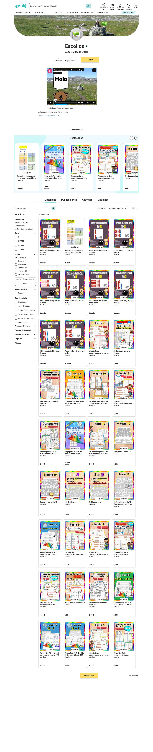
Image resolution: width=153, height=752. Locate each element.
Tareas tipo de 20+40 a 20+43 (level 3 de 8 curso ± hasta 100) (124, 604)
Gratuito (21, 261)
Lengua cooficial (21, 289)
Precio (17, 254)
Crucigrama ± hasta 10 (133, 176)
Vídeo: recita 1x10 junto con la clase (98, 302)
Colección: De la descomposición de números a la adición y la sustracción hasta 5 (80, 177)
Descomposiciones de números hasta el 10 (48, 453)
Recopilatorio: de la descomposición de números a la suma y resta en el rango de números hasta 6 (108, 177)
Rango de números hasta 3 (75, 603)
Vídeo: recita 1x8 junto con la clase (75, 352)
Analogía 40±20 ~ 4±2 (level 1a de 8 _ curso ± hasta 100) (48, 553)
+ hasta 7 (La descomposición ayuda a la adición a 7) (99, 352)
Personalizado (23, 274)
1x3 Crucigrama (95, 502)
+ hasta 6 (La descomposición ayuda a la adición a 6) (124, 402)
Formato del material (23, 330)
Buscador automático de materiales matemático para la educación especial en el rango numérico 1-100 (27, 177)
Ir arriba (135, 676)
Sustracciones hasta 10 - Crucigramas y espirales (123, 503)
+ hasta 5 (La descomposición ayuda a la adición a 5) (99, 654)
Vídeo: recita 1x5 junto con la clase (50, 251)
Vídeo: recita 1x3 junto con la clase (75, 302)
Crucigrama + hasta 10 (122, 452)
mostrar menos (77, 130)
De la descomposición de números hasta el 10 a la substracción (98, 453)
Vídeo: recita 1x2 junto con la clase (99, 251)
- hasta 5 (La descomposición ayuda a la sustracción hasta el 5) (99, 553)
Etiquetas (18, 339)
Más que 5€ (22, 271)
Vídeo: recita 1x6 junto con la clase (123, 302)
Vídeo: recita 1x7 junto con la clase (123, 251)
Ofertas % (58, 12)
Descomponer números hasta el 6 (98, 604)
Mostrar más (89, 676)
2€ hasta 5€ (22, 268)
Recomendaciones (87, 12)
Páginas (18, 343)
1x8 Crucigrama (70, 502)
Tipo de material (21, 298)
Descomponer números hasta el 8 (49, 402)
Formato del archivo (22, 334)
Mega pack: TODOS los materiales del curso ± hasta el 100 (52, 177)
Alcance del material (22, 326)
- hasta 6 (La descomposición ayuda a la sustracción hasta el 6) (75, 553)
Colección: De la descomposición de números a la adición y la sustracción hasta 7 (123, 654)
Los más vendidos (72, 12)
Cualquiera (22, 258)
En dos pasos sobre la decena (122, 352)
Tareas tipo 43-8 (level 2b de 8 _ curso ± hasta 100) (49, 654)
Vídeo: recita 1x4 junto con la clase (50, 352)
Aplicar (25, 284)
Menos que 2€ (23, 264)
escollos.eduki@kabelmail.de (49, 116)
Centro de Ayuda (102, 12)
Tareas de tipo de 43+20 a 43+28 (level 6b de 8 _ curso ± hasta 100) (74, 402)
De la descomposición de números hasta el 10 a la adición (98, 402)
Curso (17, 233)
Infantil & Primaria (22, 12)
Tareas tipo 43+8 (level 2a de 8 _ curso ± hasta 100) (74, 654)
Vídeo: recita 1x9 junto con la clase (50, 302)
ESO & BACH (38, 12)
